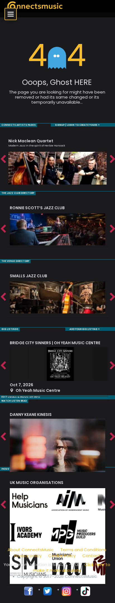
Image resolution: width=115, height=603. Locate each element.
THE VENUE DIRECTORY (15, 261)
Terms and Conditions (83, 550)
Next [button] (112, 159)
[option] (57, 159)
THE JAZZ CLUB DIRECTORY (17, 193)
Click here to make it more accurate (72, 567)
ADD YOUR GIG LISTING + (85, 329)
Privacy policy (28, 555)
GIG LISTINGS (9, 329)
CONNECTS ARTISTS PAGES (18, 125)
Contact (91, 555)
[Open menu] (10, 14)
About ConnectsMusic (31, 550)
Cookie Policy (62, 555)
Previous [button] (3, 159)
